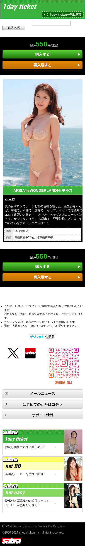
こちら (49, 322)
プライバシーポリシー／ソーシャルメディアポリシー (35, 526)
